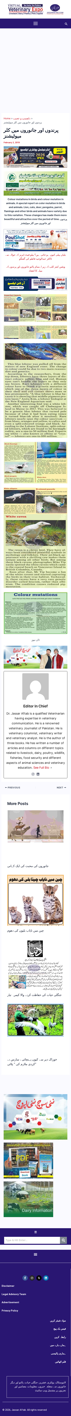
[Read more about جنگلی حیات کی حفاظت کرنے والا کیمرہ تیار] (35, 969)
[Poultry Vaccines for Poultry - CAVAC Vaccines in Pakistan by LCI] (35, 239)
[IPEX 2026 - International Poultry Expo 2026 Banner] (35, 156)
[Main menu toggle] (35, 23)
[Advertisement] (35, 66)
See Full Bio (41, 767)
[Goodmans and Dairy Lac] (35, 656)
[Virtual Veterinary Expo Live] (35, 283)
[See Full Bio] (51, 767)
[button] (66, 23)
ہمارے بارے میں (58, 1345)
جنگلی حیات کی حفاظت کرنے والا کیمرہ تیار (34, 995)
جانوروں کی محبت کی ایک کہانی (28, 866)
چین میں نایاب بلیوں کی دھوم (25, 930)
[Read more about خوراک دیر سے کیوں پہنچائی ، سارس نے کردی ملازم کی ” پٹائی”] (35, 1019)
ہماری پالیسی (58, 1353)
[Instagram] (33, 774)
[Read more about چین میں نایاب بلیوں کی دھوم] (35, 909)
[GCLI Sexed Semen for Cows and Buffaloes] (35, 183)
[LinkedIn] (38, 774)
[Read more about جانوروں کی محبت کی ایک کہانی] (35, 826)
